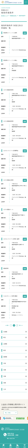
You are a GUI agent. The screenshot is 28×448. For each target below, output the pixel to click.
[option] (7, 418)
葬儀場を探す (13, 15)
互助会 (24, 447)
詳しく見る (8, 412)
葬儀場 (10, 447)
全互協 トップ (4, 15)
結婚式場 (17, 447)
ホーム (3, 447)
